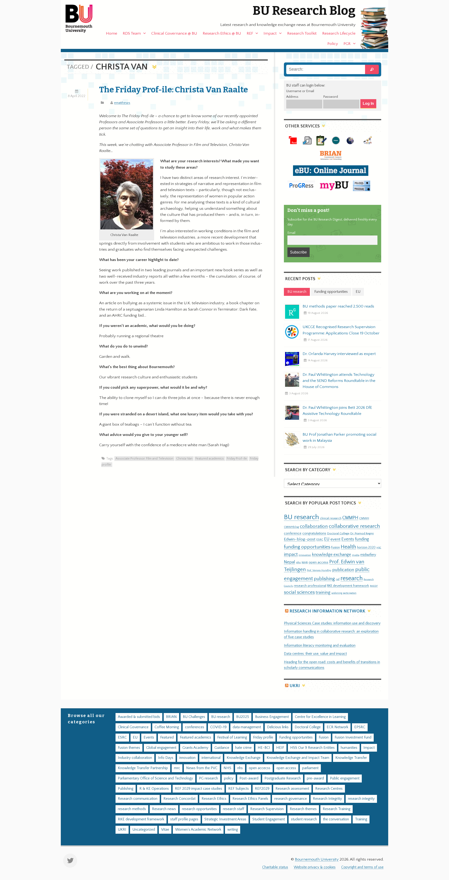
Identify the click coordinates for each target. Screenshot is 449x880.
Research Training (336, 809)
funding (362, 539)
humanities (349, 748)
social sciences (299, 592)
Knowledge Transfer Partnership (143, 768)
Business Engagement (272, 717)
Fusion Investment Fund (353, 737)
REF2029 (262, 789)
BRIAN (171, 717)
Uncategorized (143, 830)
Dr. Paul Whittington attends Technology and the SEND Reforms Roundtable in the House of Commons (339, 380)
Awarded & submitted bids (139, 717)
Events (347, 539)
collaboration (314, 526)
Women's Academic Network (198, 830)
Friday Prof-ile (237, 458)
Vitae (165, 830)
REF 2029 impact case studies (198, 789)
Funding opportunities (296, 737)
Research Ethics (214, 799)
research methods (132, 809)
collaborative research (354, 526)
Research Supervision (267, 809)
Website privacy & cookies (315, 867)
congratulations (314, 533)
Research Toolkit (302, 33)
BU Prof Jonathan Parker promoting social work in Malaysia (340, 437)
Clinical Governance (133, 727)
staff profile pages (184, 819)
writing (232, 830)
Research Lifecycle (338, 33)
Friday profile (263, 737)
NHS (227, 768)
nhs (298, 562)
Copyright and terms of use (362, 867)
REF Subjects (238, 789)
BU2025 (242, 717)
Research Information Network (327, 611)
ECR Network (337, 727)
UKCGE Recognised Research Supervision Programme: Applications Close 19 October (341, 330)
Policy (332, 43)
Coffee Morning (167, 727)
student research (304, 819)
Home (111, 33)
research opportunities (199, 809)
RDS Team (132, 33)
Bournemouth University (83, 19)
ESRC (319, 539)
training (323, 592)
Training (361, 819)
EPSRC (359, 727)
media (355, 555)
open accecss (259, 768)
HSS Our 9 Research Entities (312, 748)
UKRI (295, 685)
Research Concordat (179, 799)
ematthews (122, 103)
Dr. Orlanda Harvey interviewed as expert (339, 353)
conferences (194, 727)
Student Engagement (268, 819)
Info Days (165, 758)
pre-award (315, 778)
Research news (164, 809)
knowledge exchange (331, 554)
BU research (301, 517)
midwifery (368, 555)
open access (318, 562)
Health (348, 547)
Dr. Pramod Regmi (362, 533)
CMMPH (350, 517)
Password (330, 97)
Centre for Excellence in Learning (320, 717)
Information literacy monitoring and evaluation (319, 646)
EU (327, 539)
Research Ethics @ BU (222, 33)
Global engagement (161, 748)
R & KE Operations (154, 789)
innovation (305, 555)
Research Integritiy (327, 799)
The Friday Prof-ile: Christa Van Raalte (173, 89)
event (335, 539)
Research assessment (292, 789)
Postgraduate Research (282, 778)
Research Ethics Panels (250, 799)
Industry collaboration (135, 758)
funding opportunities (307, 547)
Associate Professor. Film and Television (144, 458)
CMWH (364, 518)
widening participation (343, 593)
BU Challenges (194, 717)
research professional (310, 586)
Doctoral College (338, 533)
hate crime (243, 748)
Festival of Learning (232, 737)
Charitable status (275, 867)
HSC (379, 547)
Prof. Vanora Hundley (319, 570)
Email (291, 233)
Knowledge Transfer (351, 758)
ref (338, 579)
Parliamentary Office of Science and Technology (155, 778)
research (351, 578)
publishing (324, 578)
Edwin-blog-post (299, 539)
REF (250, 33)
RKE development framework (348, 586)
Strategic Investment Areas (225, 819)
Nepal (289, 562)
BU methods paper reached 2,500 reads (338, 306)
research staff (233, 809)
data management (247, 727)
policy (228, 778)
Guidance (221, 748)
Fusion (335, 547)
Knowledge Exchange (244, 758)
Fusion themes (129, 748)
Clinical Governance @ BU (174, 33)
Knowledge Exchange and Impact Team (298, 758)
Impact (270, 33)
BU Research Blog (304, 10)
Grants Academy (195, 748)
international (211, 758)
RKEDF (374, 585)
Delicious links (278, 727)
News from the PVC (201, 768)
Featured (167, 737)
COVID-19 (218, 727)
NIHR (305, 562)
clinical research (330, 518)
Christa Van (184, 458)
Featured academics (210, 458)
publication (343, 569)
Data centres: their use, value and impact (315, 654)
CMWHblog (291, 527)
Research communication (137, 799)
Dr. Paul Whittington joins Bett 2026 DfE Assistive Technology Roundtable (337, 410)
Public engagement (344, 778)
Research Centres (329, 789)
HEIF (280, 748)
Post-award (248, 778)
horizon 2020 (366, 547)
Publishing (125, 789)
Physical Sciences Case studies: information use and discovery (332, 623)
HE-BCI (264, 748)
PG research (208, 778)
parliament (310, 768)
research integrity (361, 799)
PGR (347, 43)
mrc (177, 768)
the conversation (336, 819)
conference (292, 533)
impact (291, 554)
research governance (290, 799)
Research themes (303, 809)
